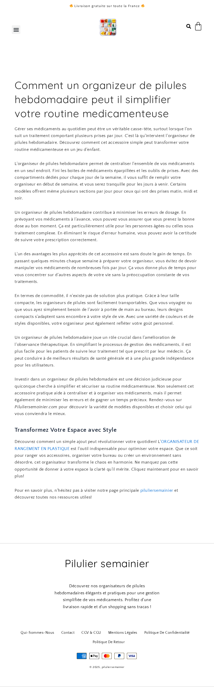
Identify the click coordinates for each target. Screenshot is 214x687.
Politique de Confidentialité (167, 633)
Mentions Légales (122, 633)
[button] (16, 29)
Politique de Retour (109, 642)
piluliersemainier (156, 490)
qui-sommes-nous (37, 633)
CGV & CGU (91, 633)
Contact (68, 633)
